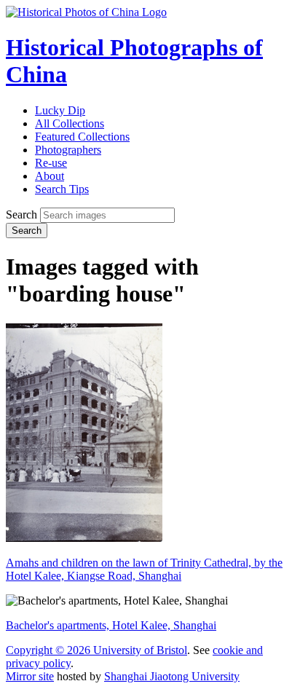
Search (21, 214)
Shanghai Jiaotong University (172, 676)
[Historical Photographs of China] (86, 12)
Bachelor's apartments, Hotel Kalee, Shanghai (111, 625)
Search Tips (62, 189)
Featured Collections (82, 136)
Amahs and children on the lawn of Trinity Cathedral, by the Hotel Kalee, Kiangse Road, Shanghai (144, 569)
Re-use (51, 163)
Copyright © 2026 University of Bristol (96, 650)
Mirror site (30, 676)
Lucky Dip (60, 110)
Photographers (68, 149)
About (49, 176)
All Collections (69, 123)
